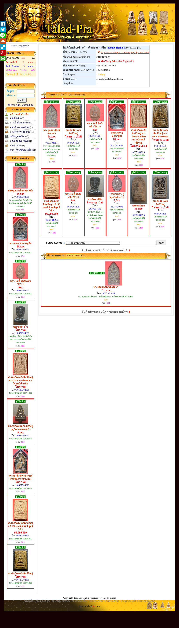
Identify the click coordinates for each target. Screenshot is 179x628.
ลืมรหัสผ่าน (27, 104)
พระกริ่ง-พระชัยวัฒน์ (20, 131)
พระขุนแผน (16, 145)
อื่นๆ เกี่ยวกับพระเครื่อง (21, 150)
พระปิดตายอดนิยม (19, 141)
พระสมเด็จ (15, 118)
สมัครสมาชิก (14, 104)
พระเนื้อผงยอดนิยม (19, 127)
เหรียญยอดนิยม (18, 136)
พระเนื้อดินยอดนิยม (20, 122)
